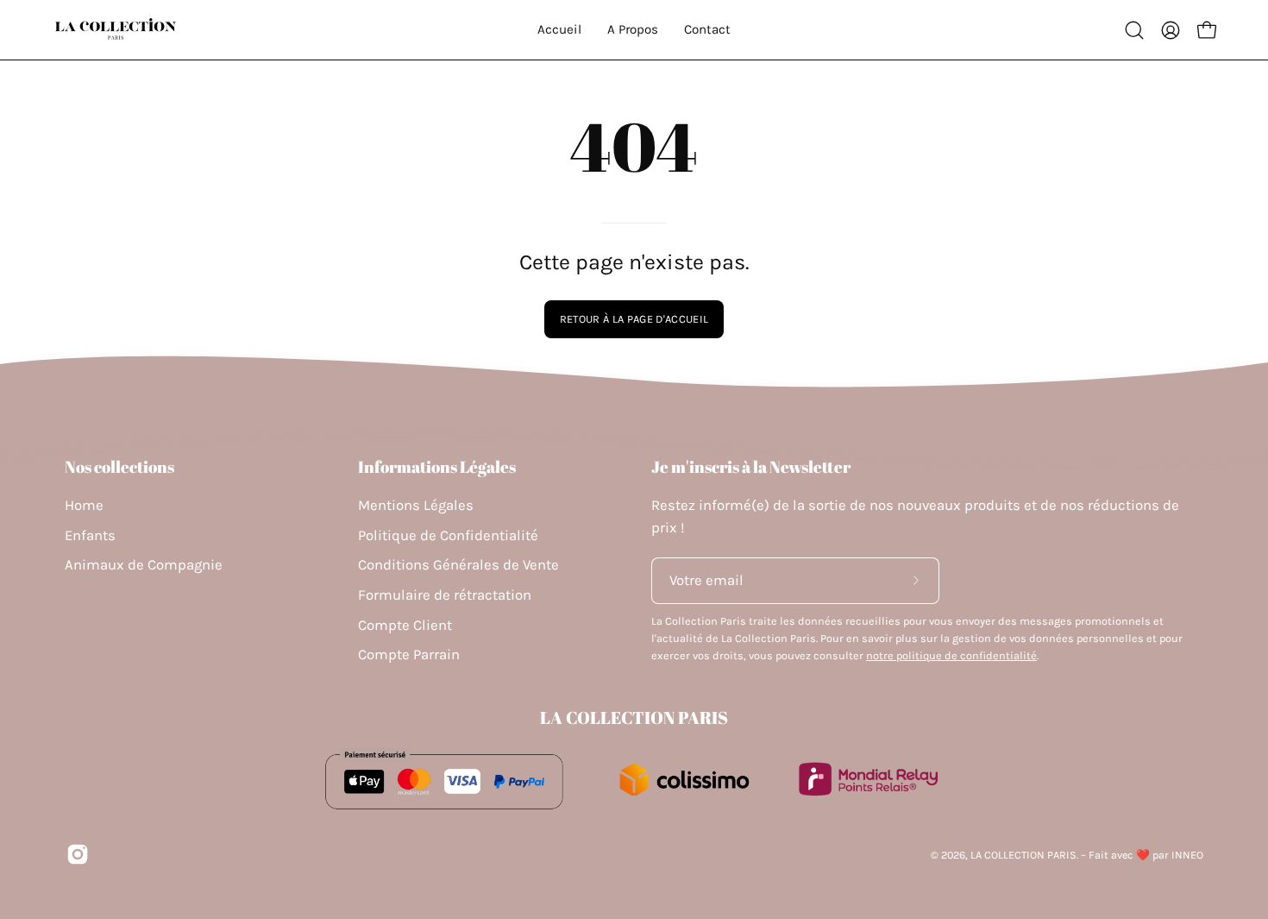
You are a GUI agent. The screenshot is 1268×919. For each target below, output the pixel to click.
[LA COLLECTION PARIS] (116, 30)
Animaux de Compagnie (144, 565)
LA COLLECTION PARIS (634, 718)
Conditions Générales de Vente (458, 565)
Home (84, 505)
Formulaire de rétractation (444, 595)
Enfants (90, 535)
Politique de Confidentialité (448, 535)
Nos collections (119, 466)
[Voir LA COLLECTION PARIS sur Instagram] (78, 854)
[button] (1134, 30)
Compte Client (405, 625)
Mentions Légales (416, 505)
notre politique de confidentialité (951, 655)
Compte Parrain (409, 654)
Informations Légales (437, 466)
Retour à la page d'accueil (634, 318)
